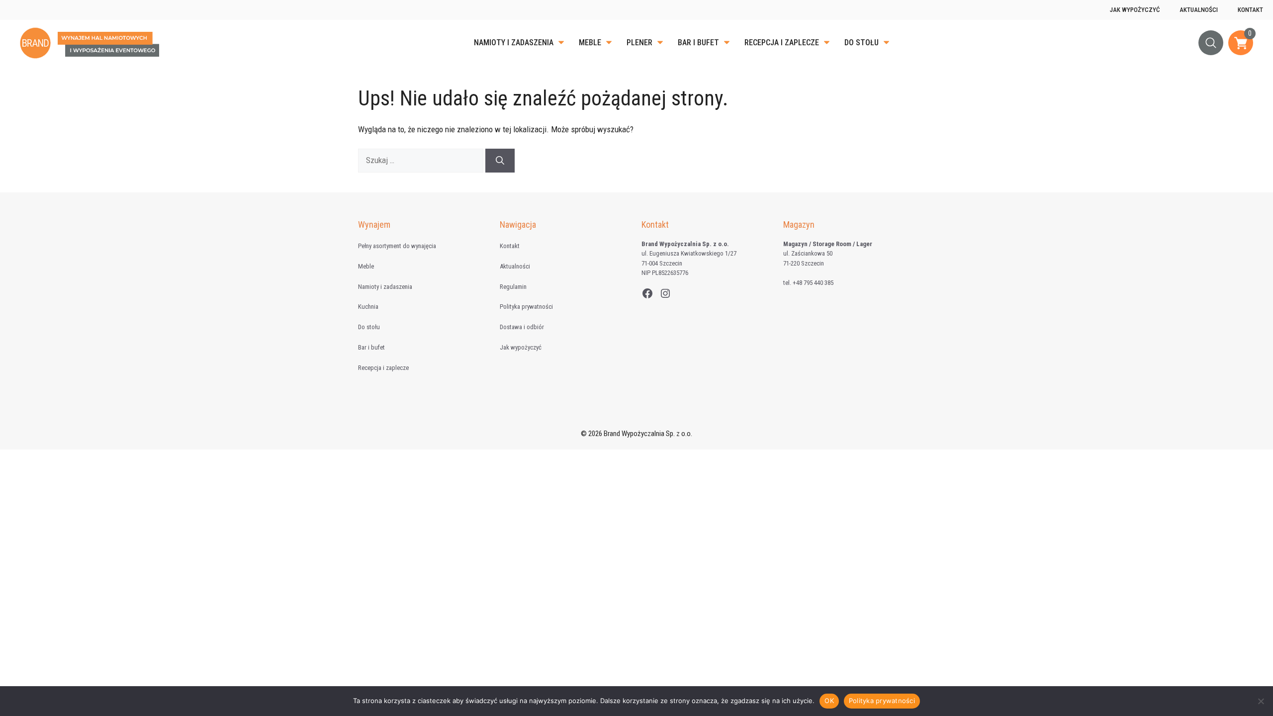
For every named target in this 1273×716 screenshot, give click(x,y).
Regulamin (513, 286)
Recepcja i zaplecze (781, 42)
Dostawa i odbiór (522, 327)
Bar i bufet (698, 42)
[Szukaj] (500, 161)
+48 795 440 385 (813, 282)
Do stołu (861, 42)
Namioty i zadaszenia (513, 42)
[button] (1210, 42)
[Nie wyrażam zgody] (1261, 701)
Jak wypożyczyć (1135, 9)
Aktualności (1199, 9)
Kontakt (1250, 9)
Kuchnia (368, 306)
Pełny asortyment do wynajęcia (397, 246)
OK (829, 701)
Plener (639, 42)
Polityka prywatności (526, 306)
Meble (590, 42)
